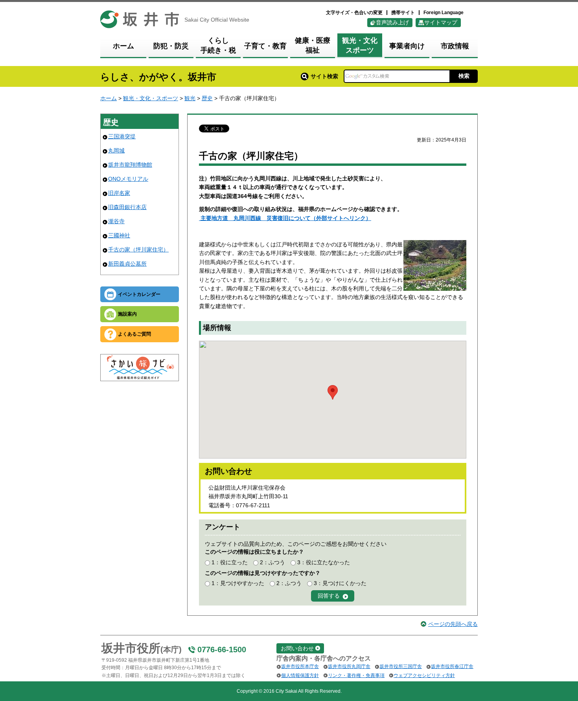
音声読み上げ (392, 22)
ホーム (108, 98)
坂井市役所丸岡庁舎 (349, 666)
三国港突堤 (122, 136)
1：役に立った (230, 562)
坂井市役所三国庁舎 (400, 666)
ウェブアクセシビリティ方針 (424, 675)
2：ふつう (272, 562)
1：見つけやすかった (238, 583)
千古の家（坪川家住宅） (138, 249)
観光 (189, 98)
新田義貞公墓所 (127, 264)
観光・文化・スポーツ (150, 98)
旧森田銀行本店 (127, 207)
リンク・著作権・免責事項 (356, 675)
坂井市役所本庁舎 (300, 666)
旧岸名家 (119, 193)
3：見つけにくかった (340, 583)
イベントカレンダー (139, 294)
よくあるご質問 (134, 334)
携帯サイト (403, 12)
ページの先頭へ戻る (453, 624)
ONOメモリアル (128, 179)
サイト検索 (324, 76)
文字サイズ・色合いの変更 (354, 12)
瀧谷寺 (116, 221)
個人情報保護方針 (300, 675)
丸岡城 (116, 150)
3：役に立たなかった (323, 562)
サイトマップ (440, 22)
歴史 (207, 98)
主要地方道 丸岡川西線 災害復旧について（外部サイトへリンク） (285, 218)
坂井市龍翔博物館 (130, 164)
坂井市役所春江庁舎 (452, 666)
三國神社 (119, 235)
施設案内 (127, 314)
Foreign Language (443, 12)
